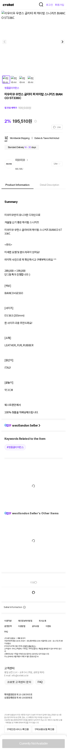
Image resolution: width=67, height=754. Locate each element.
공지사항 (35, 626)
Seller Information (13, 607)
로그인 (49, 4)
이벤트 (48, 626)
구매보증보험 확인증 (44, 729)
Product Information (17, 184)
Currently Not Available (33, 743)
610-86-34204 (20, 640)
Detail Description (49, 184)
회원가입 (59, 4)
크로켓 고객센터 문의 (19, 681)
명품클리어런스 (11, 87)
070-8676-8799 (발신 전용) (13, 646)
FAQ (6, 631)
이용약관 (7, 620)
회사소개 (42, 620)
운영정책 (7, 626)
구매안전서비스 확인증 (18, 729)
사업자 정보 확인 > (29, 646)
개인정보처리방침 (25, 620)
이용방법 (21, 626)
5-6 (37, 656)
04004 (10, 656)
